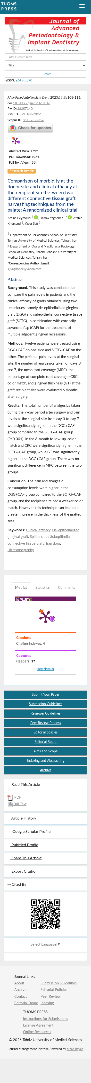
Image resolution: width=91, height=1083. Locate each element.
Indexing (47, 1003)
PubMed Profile (24, 845)
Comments (66, 587)
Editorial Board (26, 1003)
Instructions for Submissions (45, 1019)
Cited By (18, 884)
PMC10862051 (30, 114)
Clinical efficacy (38, 530)
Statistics (42, 587)
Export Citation (24, 871)
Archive (20, 990)
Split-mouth (39, 537)
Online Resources (37, 1032)
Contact (20, 996)
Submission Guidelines (59, 983)
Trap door (52, 543)
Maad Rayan (75, 1049)
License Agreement (38, 1025)
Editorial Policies (54, 990)
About (19, 983)
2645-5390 (24, 80)
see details (45, 668)
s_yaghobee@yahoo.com (24, 269)
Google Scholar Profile (30, 832)
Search (46, 73)
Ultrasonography (21, 550)
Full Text (19, 804)
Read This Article (25, 785)
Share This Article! (26, 858)
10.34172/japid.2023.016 (31, 103)
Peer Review (51, 996)
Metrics (21, 587)
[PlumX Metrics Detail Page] (15, 141)
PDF (17, 797)
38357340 (25, 108)
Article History (23, 818)
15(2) (62, 97)
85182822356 (33, 120)
